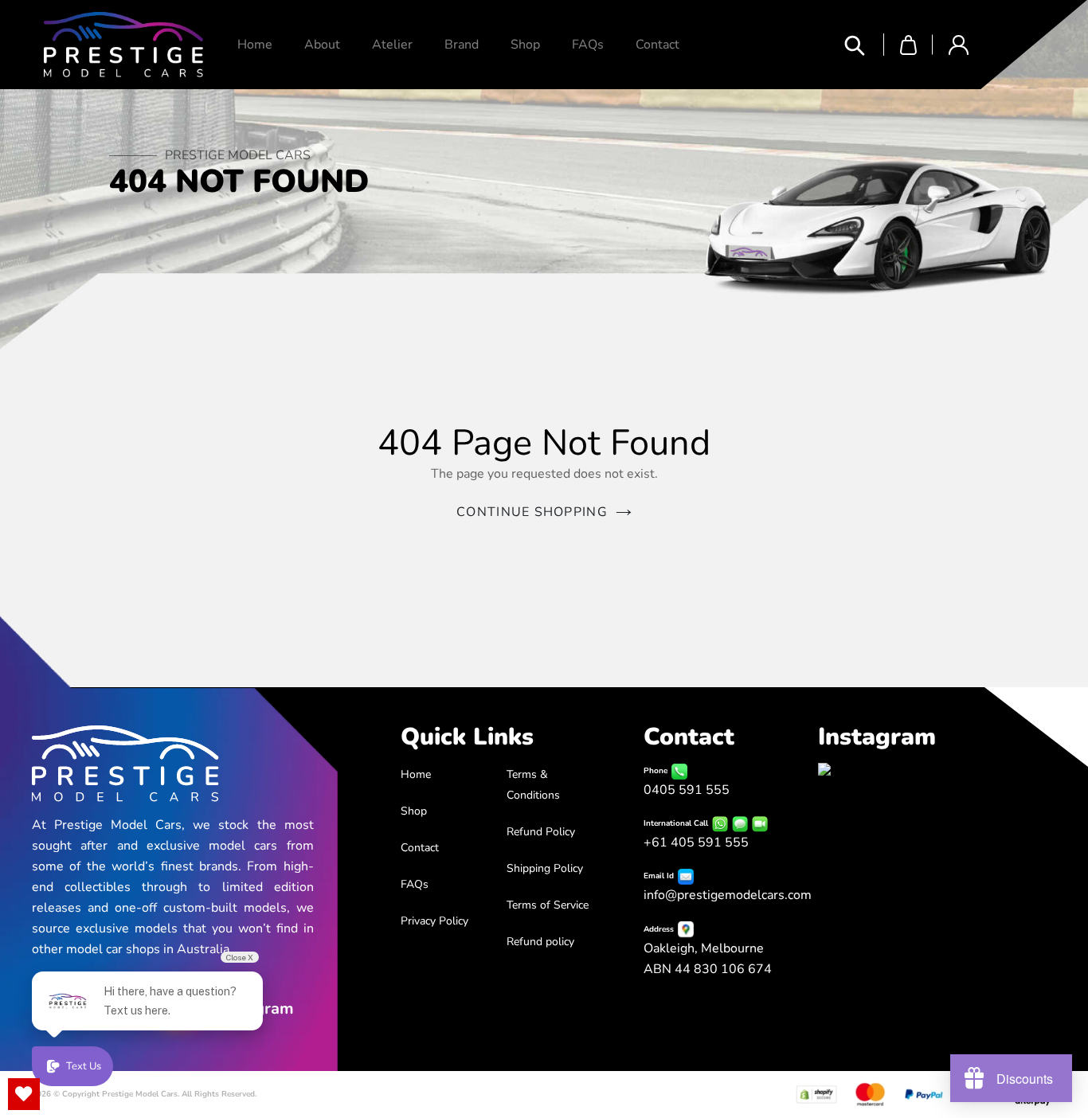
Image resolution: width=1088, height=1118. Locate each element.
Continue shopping (532, 512)
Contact (420, 847)
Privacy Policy (434, 920)
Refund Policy (541, 831)
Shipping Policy (545, 868)
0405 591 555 (687, 790)
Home (416, 774)
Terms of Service (548, 905)
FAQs (415, 884)
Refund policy (540, 941)
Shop (414, 811)
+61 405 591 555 (696, 842)
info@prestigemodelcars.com (728, 895)
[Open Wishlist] (24, 1094)
